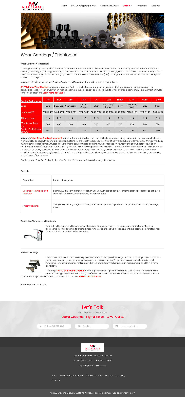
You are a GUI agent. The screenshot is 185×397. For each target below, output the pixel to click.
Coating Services (108, 5)
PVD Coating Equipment (83, 5)
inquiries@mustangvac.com (92, 365)
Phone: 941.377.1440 (83, 360)
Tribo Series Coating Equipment (46, 138)
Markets (126, 5)
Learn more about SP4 (54, 92)
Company (141, 5)
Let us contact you (129, 326)
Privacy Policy (128, 392)
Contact (156, 5)
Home (64, 5)
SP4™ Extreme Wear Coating (34, 87)
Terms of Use (110, 392)
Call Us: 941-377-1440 (54, 326)
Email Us (86, 326)
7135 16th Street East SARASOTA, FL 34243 (92, 355)
